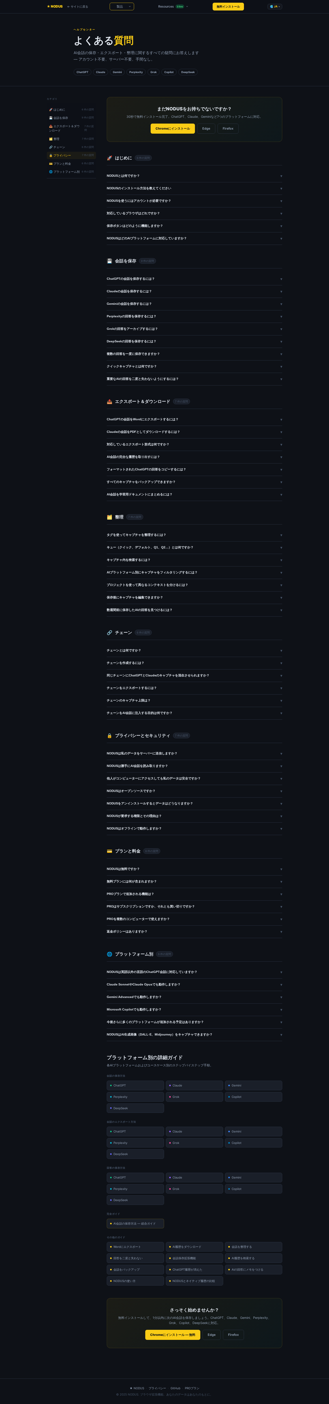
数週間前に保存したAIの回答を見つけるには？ (194, 610)
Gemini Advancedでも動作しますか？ (194, 997)
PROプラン (192, 1388)
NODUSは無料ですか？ (194, 869)
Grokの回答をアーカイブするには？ (194, 329)
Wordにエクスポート (127, 1246)
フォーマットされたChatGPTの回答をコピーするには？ (194, 469)
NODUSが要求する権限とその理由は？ (194, 816)
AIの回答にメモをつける (247, 1269)
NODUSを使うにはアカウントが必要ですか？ (194, 201)
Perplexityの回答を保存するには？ (194, 316)
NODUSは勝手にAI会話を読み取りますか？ (194, 766)
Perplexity (120, 1097)
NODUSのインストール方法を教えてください (194, 188)
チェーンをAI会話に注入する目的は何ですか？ (194, 713)
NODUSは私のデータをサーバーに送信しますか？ (194, 753)
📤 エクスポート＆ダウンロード (71, 128)
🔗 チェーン (71, 147)
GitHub (175, 1388)
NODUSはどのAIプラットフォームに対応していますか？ (194, 238)
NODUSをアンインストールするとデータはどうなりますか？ (194, 804)
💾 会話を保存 (71, 118)
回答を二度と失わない (128, 1258)
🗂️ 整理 (71, 139)
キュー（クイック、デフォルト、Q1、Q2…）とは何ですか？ (194, 547)
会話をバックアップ (126, 1269)
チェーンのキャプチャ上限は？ (194, 701)
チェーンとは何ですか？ (194, 650)
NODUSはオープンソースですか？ (194, 791)
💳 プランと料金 (71, 163)
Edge (206, 128)
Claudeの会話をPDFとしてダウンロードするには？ (194, 432)
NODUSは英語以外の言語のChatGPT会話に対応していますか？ (194, 972)
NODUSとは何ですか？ (194, 176)
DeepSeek (120, 1108)
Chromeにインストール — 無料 (172, 1335)
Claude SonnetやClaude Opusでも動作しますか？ (194, 985)
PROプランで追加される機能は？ (194, 894)
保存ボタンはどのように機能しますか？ (194, 226)
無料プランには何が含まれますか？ (194, 882)
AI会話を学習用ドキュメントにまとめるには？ (194, 495)
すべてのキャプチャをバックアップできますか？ (194, 482)
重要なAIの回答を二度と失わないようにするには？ (194, 379)
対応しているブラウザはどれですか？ (194, 213)
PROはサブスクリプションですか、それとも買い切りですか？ (194, 907)
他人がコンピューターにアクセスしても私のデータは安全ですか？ (194, 779)
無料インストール (228, 6)
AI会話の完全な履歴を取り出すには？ (194, 457)
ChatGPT (119, 1085)
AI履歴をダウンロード (187, 1246)
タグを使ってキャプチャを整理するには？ (194, 535)
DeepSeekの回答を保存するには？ (194, 341)
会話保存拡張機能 (184, 1258)
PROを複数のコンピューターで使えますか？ (194, 919)
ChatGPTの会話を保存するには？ (194, 279)
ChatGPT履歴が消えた (187, 1269)
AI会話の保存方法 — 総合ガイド (134, 1223)
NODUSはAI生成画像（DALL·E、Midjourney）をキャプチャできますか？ (194, 1035)
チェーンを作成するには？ (194, 663)
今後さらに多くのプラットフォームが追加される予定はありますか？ (194, 1022)
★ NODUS (55, 6)
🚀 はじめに (71, 109)
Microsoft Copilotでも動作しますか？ (194, 1010)
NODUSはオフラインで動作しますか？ (194, 829)
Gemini (236, 1085)
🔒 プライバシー (71, 155)
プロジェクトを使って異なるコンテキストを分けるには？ (194, 585)
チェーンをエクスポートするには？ (194, 688)
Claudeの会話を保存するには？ (194, 291)
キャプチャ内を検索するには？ (194, 560)
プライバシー (157, 1388)
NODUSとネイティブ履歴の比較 (194, 1281)
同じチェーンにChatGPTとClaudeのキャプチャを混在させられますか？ (194, 676)
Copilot (236, 1097)
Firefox (228, 128)
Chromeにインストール (173, 128)
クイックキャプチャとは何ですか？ (194, 366)
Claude (177, 1085)
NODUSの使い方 (124, 1281)
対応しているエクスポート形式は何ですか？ (194, 444)
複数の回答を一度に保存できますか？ (194, 354)
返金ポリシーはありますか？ (194, 932)
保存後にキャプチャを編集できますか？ (194, 598)
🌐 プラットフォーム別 (71, 171)
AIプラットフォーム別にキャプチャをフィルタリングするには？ (194, 572)
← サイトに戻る (77, 6)
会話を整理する (242, 1246)
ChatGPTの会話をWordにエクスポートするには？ (194, 419)
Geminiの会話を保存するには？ (194, 304)
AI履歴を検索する (243, 1258)
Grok (176, 1097)
